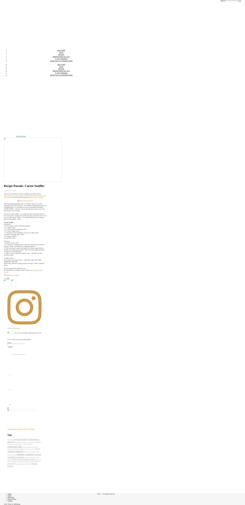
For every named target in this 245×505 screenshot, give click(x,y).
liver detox (31, 449)
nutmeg (25, 451)
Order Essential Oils (61, 57)
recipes (11, 461)
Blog (61, 53)
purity (8, 461)
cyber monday (10, 444)
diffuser (16, 444)
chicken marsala (32, 442)
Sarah (7, 278)
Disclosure (11, 497)
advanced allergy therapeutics (26, 439)
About (9, 495)
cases (27, 442)
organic (14, 454)
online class (9, 454)
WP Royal (17, 504)
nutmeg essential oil (31, 451)
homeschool (10, 449)
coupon (38, 442)
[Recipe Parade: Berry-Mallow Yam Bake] (7, 286)
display (19, 444)
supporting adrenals (24, 463)
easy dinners (24, 444)
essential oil (29, 444)
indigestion (15, 449)
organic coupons (25, 454)
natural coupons (15, 451)
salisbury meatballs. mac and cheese (22, 461)
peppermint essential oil (29, 457)
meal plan (37, 449)
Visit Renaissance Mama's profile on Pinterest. (21, 429)
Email (9, 343)
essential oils (14, 446)
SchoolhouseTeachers (35, 461)
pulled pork (38, 459)
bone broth (23, 442)
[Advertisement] (9, 106)
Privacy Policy (12, 499)
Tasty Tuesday (14, 275)
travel (30, 463)
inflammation (21, 449)
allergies (11, 442)
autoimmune (17, 442)
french (33, 447)
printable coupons (29, 459)
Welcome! (61, 50)
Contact (10, 501)
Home (9, 494)
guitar (36, 447)
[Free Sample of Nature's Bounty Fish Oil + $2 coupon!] (13, 286)
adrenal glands (10, 439)
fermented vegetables (26, 447)
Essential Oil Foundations (61, 61)
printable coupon (17, 459)
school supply (11, 463)
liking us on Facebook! (36, 197)
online (38, 451)
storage (17, 463)
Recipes (61, 55)
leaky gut (27, 449)
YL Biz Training (61, 59)
